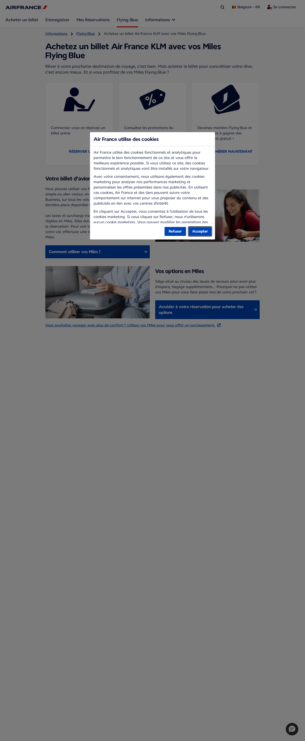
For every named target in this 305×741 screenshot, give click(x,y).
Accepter (200, 231)
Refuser (175, 231)
